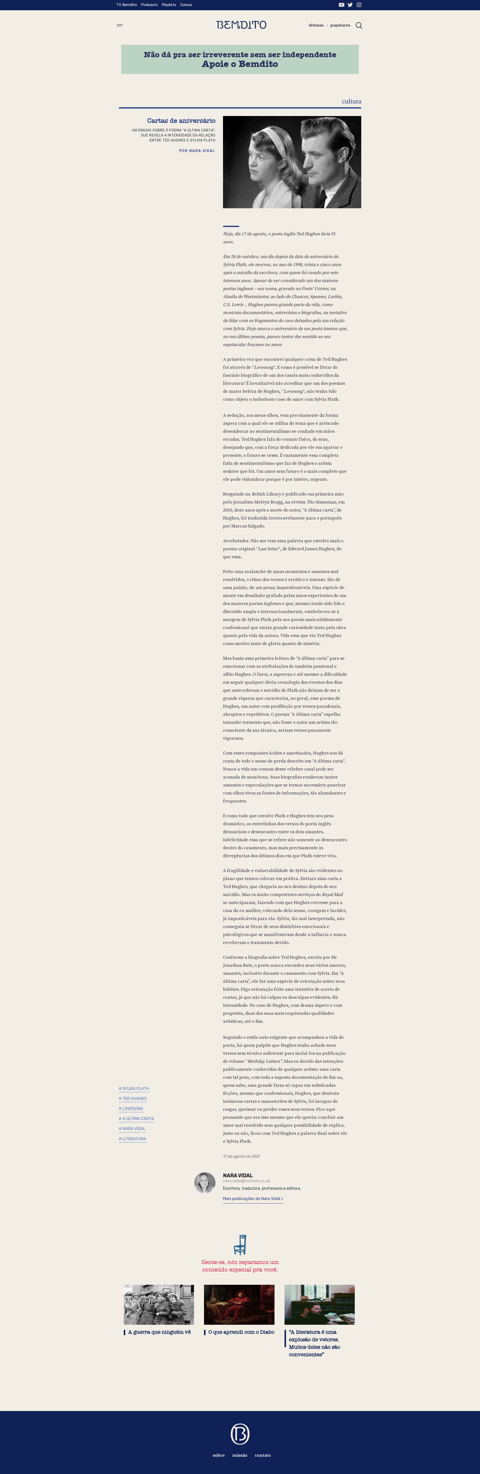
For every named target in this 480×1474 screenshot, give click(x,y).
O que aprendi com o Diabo (241, 1332)
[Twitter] (350, 4)
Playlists (169, 4)
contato (263, 1455)
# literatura (132, 1138)
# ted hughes (133, 1098)
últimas (316, 25)
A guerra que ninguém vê (159, 1332)
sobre (219, 1455)
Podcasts (149, 4)
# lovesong (131, 1108)
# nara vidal (132, 1128)
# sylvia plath (134, 1088)
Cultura (351, 101)
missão (239, 1455)
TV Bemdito (126, 4)
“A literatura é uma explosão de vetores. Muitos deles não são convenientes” (314, 1343)
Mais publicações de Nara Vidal (252, 1198)
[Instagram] (358, 4)
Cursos (186, 4)
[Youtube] (341, 4)
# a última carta (136, 1118)
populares (340, 25)
